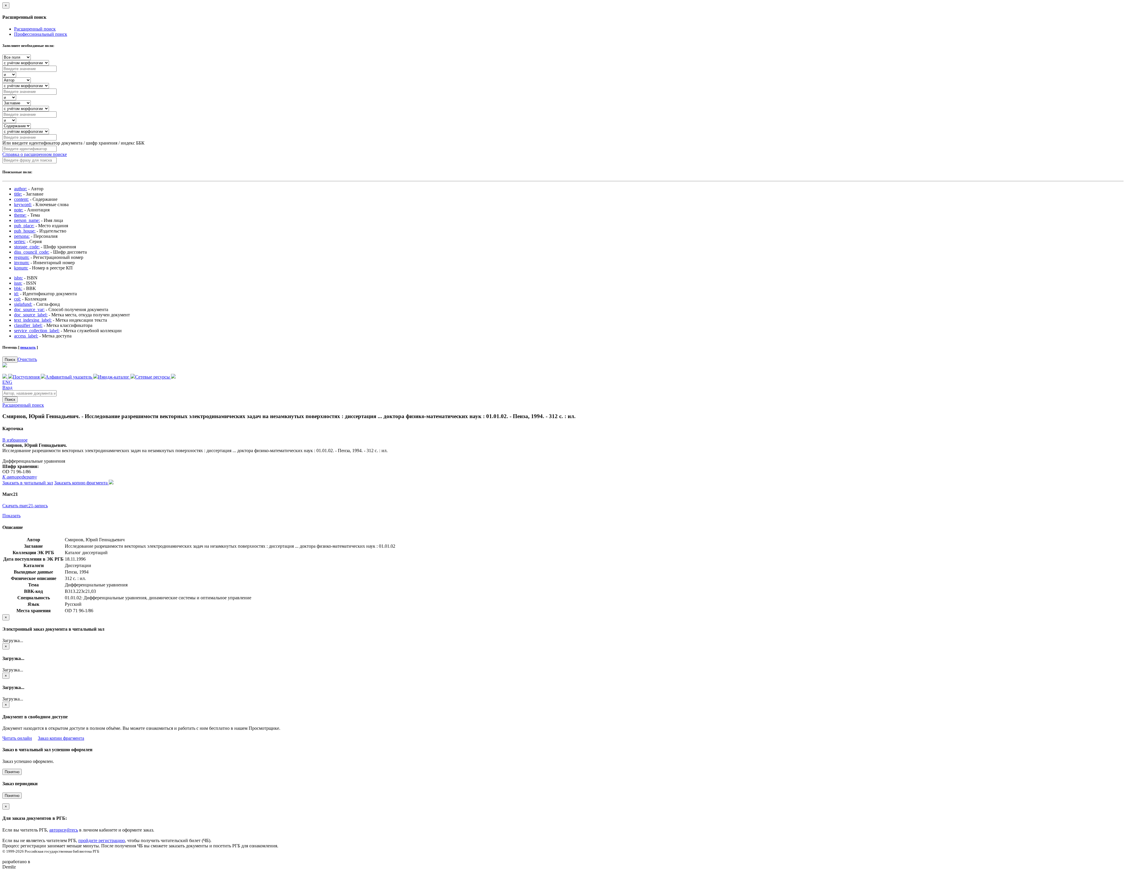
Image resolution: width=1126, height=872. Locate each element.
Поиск (10, 359)
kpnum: (21, 267)
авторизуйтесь (63, 829)
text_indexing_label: (33, 320)
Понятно (12, 772)
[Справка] (173, 376)
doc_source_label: (31, 314)
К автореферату (19, 476)
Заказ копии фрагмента (61, 738)
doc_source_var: (29, 309)
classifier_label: (28, 325)
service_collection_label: (37, 330)
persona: (22, 236)
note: (18, 209)
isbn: (18, 277)
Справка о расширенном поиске (34, 154)
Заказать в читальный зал (27, 482)
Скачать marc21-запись (25, 505)
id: (16, 293)
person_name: (27, 220)
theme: (20, 215)
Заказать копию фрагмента (81, 482)
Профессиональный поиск (40, 34)
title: (18, 193)
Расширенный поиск (35, 28)
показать (28, 347)
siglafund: (23, 304)
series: (20, 241)
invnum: (21, 262)
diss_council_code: (31, 252)
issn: (18, 283)
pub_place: (24, 225)
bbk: (18, 288)
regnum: (21, 257)
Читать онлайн (17, 738)
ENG (7, 382)
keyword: (23, 204)
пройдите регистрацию (101, 840)
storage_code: (27, 246)
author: (20, 188)
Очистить (27, 359)
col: (17, 298)
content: (21, 199)
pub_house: (24, 230)
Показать (11, 515)
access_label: (26, 335)
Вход (7, 387)
